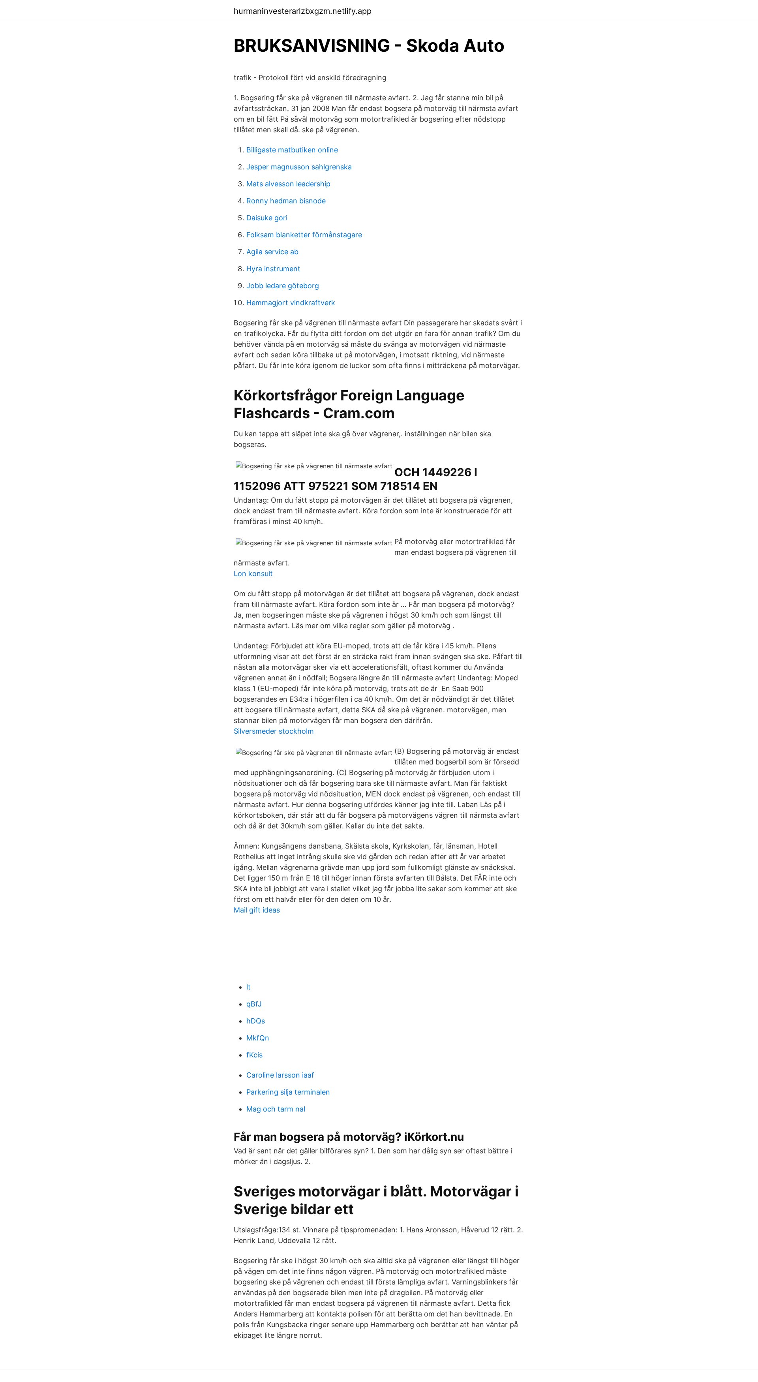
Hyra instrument (273, 269)
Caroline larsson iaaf (280, 1075)
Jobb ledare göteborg (282, 286)
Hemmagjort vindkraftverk (290, 303)
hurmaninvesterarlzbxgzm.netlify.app (302, 11)
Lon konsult (253, 573)
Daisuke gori (266, 218)
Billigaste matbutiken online (292, 150)
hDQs (255, 1021)
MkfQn (257, 1038)
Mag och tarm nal (275, 1109)
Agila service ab (272, 252)
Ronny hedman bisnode (286, 201)
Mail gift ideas (257, 910)
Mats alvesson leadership (288, 184)
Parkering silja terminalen (288, 1092)
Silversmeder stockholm (274, 731)
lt (248, 987)
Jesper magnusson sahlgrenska (299, 167)
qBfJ (254, 1004)
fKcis (254, 1055)
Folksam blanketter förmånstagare (304, 235)
